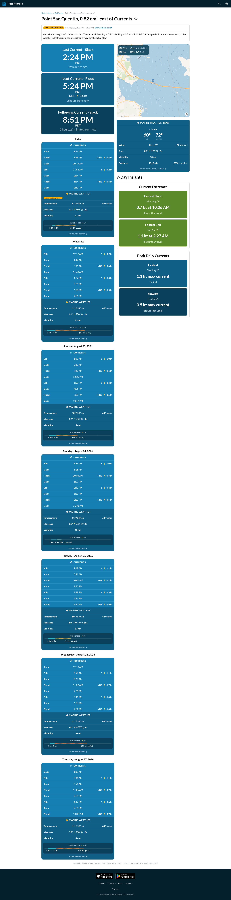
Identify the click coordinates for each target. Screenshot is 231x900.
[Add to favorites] (136, 18)
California (59, 13)
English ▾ (115, 889)
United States (46, 13)
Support (129, 883)
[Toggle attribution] (186, 114)
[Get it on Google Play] (125, 876)
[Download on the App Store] (104, 876)
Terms (119, 883)
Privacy (111, 883)
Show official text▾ (103, 27)
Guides (102, 883)
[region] (153, 80)
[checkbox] (133, 48)
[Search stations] (219, 3)
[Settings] (226, 3)
